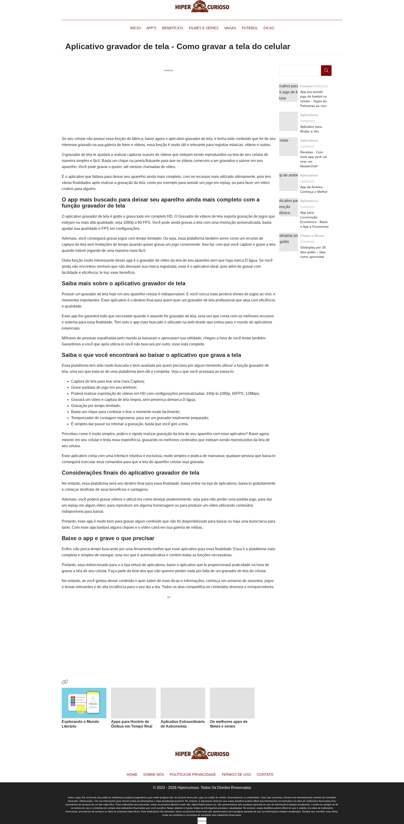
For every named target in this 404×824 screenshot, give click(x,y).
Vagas (230, 28)
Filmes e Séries (204, 28)
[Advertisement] (169, 633)
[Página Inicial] (202, 8)
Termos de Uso (236, 774)
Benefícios (172, 28)
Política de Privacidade (193, 774)
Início (135, 28)
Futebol (250, 28)
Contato (265, 774)
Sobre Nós (153, 774)
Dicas (268, 28)
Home (132, 774)
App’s (151, 28)
